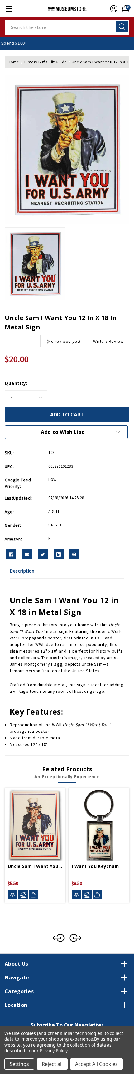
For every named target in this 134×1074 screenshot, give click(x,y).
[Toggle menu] (8, 8)
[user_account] (112, 8)
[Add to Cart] (33, 894)
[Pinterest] (74, 554)
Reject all (52, 1064)
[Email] (27, 554)
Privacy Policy (53, 1050)
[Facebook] (11, 554)
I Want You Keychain (95, 866)
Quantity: (16, 383)
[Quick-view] (12, 895)
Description (22, 571)
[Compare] (23, 895)
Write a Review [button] (108, 341)
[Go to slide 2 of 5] (75, 938)
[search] (122, 26)
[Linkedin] (59, 554)
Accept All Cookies (96, 1064)
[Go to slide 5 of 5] (58, 938)
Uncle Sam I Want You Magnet (35, 866)
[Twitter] (43, 554)
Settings (19, 1064)
